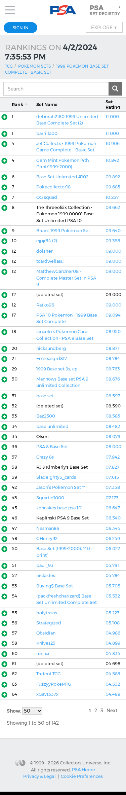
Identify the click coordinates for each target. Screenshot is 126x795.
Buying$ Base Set (54, 585)
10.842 (112, 160)
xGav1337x (47, 694)
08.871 (112, 348)
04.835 (113, 653)
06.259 (113, 538)
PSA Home (83, 769)
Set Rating (113, 104)
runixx (42, 653)
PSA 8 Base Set (52, 446)
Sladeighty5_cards (56, 477)
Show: (14, 711)
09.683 (113, 186)
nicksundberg (51, 348)
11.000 (112, 116)
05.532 (113, 596)
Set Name (46, 104)
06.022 (113, 548)
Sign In (21, 27)
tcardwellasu (50, 261)
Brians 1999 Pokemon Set (63, 230)
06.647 (113, 507)
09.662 (113, 207)
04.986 (113, 633)
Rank (17, 104)
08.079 (113, 436)
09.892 (113, 176)
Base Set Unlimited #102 (62, 176)
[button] (105, 10)
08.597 (113, 395)
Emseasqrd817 (51, 358)
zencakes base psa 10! (59, 507)
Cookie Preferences (82, 776)
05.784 (113, 575)
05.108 (113, 622)
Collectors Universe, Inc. (85, 762)
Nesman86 (47, 528)
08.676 (113, 379)
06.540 (113, 517)
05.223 (113, 612)
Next (112, 711)
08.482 (113, 426)
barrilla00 (46, 133)
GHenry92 (46, 538)
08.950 (113, 331)
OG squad (46, 197)
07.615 (112, 477)
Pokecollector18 (53, 186)
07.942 (113, 457)
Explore (104, 27)
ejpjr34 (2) (46, 240)
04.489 (113, 694)
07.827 (112, 467)
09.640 (113, 230)
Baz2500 (45, 416)
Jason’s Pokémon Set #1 (61, 487)
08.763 (113, 368)
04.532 (113, 684)
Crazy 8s (45, 457)
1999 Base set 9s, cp (57, 368)
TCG (9, 66)
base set (45, 395)
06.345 (113, 528)
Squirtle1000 (50, 497)
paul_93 (44, 565)
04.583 (113, 673)
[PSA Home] (63, 10)
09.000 (113, 251)
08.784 (113, 358)
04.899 (113, 643)
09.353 (113, 240)
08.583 (113, 416)
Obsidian (45, 633)
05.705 (113, 585)
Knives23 (45, 643)
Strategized (48, 622)
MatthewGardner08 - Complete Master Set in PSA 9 (66, 278)
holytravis (46, 612)
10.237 (112, 197)
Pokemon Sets (34, 66)
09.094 (113, 315)
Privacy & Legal (39, 776)
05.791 (112, 565)
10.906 (113, 143)
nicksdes (45, 575)
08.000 (113, 446)
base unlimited (52, 426)
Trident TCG (48, 673)
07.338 (113, 487)
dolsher (44, 251)
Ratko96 (45, 305)
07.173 (112, 497)
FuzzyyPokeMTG (53, 684)
